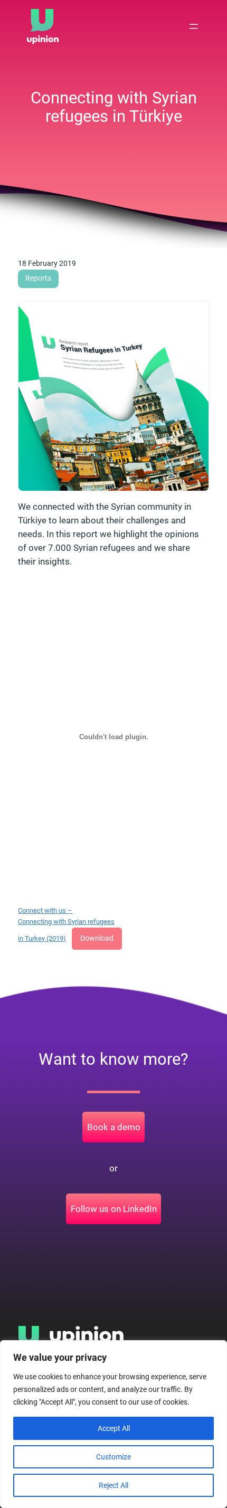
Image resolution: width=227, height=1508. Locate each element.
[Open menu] (193, 26)
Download (97, 938)
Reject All (113, 1485)
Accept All (114, 1428)
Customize (113, 1457)
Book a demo (113, 1127)
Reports (38, 278)
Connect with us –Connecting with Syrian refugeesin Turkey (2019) (66, 924)
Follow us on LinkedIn (114, 1209)
